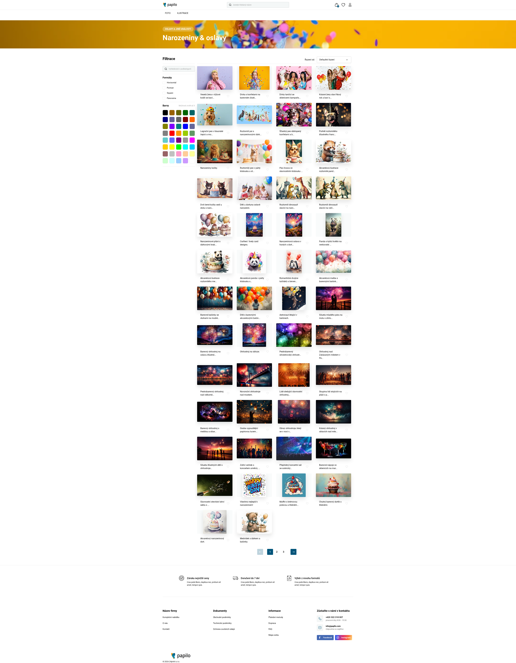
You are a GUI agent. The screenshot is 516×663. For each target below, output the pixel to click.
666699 (192, 126)
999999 (185, 140)
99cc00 (185, 133)
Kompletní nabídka (171, 617)
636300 (178, 112)
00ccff (192, 147)
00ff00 (178, 147)
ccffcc (165, 160)
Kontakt (166, 629)
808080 (165, 133)
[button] (334, 60)
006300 (185, 112)
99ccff (178, 160)
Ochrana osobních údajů (224, 629)
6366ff (172, 140)
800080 (178, 140)
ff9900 (178, 133)
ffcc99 (185, 154)
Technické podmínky (222, 623)
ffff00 (172, 147)
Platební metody (275, 617)
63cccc (165, 140)
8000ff (172, 126)
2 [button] (276, 551)
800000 (185, 119)
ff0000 (172, 133)
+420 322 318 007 (334, 617)
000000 (165, 112)
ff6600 (192, 119)
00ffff (185, 147)
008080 (178, 126)
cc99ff (185, 160)
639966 (192, 133)
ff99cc (178, 154)
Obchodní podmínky (222, 617)
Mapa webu (273, 635)
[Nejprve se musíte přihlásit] (228, 96)
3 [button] (283, 551)
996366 (165, 154)
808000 (165, 126)
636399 (172, 119)
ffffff (192, 160)
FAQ (270, 629)
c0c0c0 (172, 154)
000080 (165, 119)
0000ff (185, 126)
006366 (192, 112)
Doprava (272, 623)
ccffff (172, 160)
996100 (172, 112)
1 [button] (270, 551)
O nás (165, 623)
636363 (178, 119)
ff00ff (192, 140)
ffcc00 (165, 147)
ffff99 (192, 154)
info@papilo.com (333, 626)
